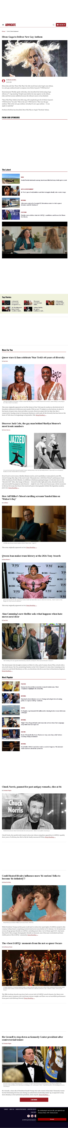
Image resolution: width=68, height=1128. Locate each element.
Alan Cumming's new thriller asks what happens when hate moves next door (32, 615)
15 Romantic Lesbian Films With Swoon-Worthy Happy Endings (60, 304)
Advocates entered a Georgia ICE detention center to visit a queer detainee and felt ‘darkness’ (41, 204)
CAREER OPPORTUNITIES (21, 1109)
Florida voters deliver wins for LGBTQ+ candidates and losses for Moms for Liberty (43, 216)
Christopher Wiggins (7, 790)
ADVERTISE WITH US (32, 1109)
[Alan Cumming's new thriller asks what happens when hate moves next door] (34, 641)
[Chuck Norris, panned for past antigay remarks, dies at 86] (34, 811)
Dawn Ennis (5, 361)
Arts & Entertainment (12, 31)
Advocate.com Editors (12, 79)
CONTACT (6, 1109)
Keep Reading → (41, 415)
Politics (23, 684)
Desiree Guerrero (6, 430)
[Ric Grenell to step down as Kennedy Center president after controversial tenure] (34, 1064)
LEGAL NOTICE (34, 1112)
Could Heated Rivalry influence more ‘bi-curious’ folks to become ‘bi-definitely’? (31, 877)
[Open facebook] (28, 1116)
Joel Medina (5, 502)
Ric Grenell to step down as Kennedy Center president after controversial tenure (32, 1038)
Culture (23, 732)
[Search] (54, 25)
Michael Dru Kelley (7, 882)
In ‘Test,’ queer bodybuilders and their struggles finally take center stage (43, 192)
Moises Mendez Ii (6, 559)
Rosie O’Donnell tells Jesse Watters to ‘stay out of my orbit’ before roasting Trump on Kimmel (41, 735)
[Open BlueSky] (32, 1116)
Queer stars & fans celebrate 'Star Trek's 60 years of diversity (33, 357)
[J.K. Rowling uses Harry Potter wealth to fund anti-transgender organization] (6, 309)
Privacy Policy (42, 1112)
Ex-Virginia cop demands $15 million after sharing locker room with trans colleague (43, 711)
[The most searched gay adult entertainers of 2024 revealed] (28, 302)
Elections (24, 212)
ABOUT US (12, 1109)
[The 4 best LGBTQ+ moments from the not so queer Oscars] (34, 968)
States (23, 708)
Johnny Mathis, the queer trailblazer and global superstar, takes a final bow (39, 311)
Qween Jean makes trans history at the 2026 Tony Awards (31, 555)
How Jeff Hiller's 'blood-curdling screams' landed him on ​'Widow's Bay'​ (31, 498)
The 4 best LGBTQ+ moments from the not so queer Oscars (32, 943)
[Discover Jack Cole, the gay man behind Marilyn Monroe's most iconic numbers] (34, 451)
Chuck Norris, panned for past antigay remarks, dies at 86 (32, 786)
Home (3, 31)
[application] (34, 240)
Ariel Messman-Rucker (7, 947)
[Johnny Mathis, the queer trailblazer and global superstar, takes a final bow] (28, 309)
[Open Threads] (35, 1116)
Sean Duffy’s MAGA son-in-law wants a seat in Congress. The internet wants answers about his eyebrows (42, 747)
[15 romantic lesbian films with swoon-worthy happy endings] (50, 302)
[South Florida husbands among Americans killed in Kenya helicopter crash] (11, 178)
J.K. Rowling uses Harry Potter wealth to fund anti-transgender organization (17, 311)
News (22, 177)
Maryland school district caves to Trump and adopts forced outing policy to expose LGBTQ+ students (41, 700)
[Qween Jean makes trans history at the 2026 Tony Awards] (34, 580)
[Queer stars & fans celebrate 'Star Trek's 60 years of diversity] (34, 382)
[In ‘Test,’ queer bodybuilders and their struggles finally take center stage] (11, 190)
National (23, 200)
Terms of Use (54, 1112)
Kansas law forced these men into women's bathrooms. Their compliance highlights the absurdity (40, 687)
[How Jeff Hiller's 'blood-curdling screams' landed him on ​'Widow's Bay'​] (34, 523)
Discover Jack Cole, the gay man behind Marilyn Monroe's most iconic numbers (31, 425)
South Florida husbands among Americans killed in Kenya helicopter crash (44, 180)
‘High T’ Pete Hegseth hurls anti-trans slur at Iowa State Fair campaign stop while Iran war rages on (42, 723)
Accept (52, 1119)
